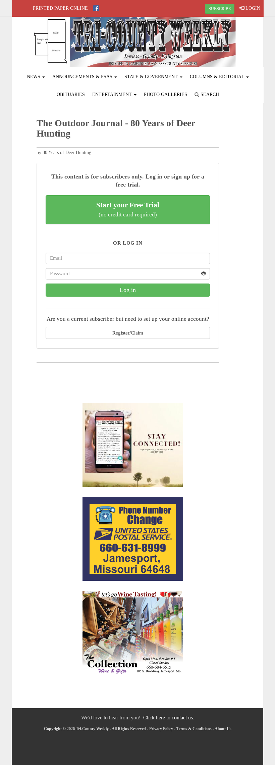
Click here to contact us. (168, 717)
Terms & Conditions (194, 728)
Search (209, 94)
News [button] (34, 76)
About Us (223, 728)
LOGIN (252, 8)
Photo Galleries (165, 94)
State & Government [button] (151, 76)
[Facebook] (96, 8)
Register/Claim (127, 333)
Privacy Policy (161, 728)
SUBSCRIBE (220, 8)
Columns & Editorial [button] (217, 76)
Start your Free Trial (127, 209)
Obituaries (71, 94)
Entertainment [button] (112, 94)
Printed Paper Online (60, 8)
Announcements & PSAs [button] (83, 76)
